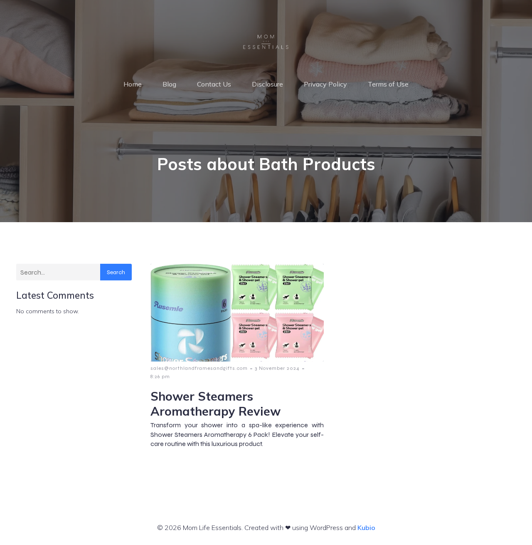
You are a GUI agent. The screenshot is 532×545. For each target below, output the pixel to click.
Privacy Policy (325, 84)
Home (132, 84)
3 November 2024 (277, 368)
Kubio (366, 527)
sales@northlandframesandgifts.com (199, 368)
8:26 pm (160, 376)
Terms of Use (388, 84)
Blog (169, 84)
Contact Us (214, 84)
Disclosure (267, 84)
